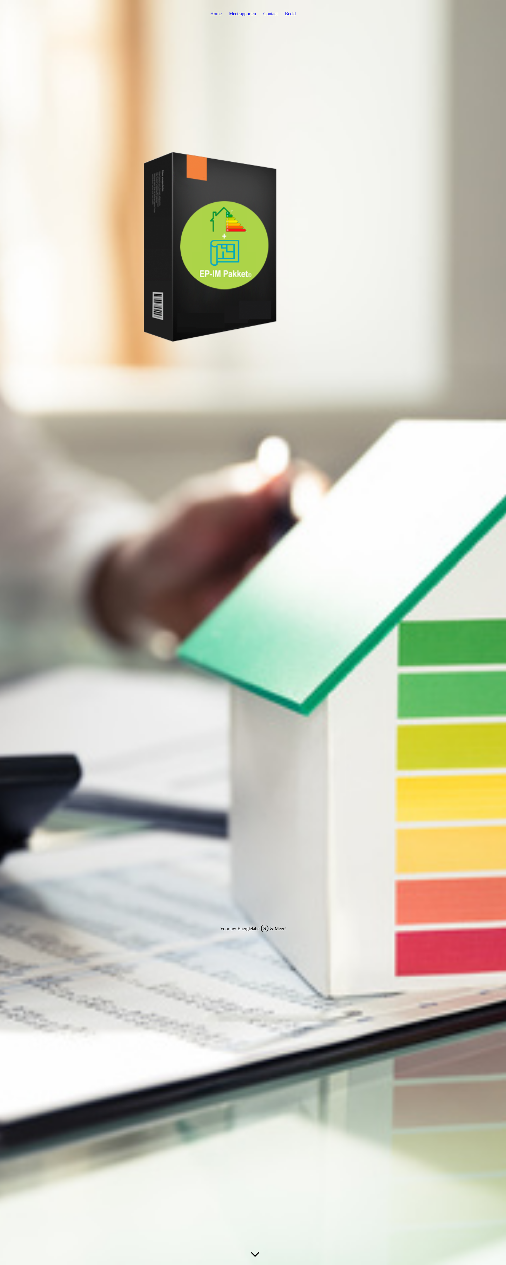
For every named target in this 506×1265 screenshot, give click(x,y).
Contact (270, 13)
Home (216, 13)
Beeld (290, 13)
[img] (253, 632)
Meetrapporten (242, 13)
